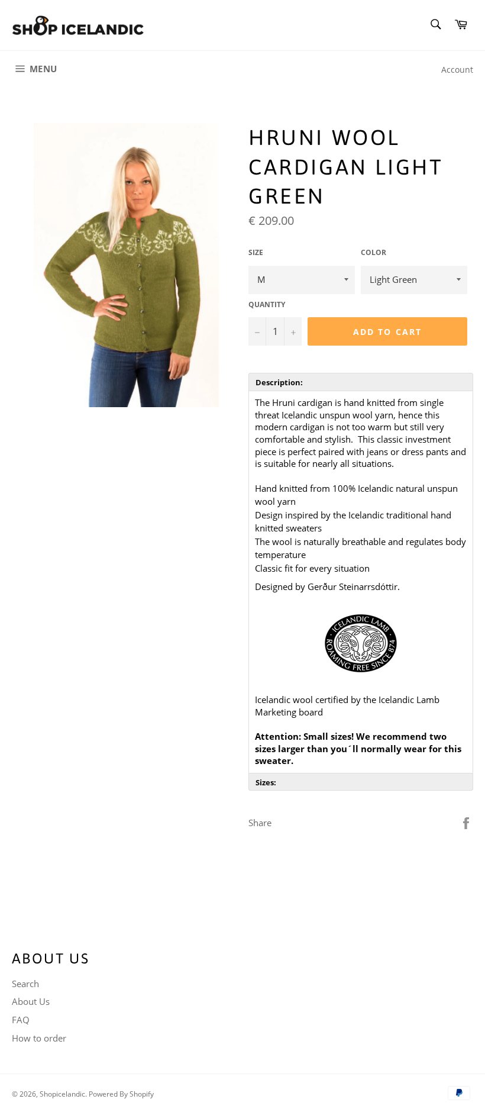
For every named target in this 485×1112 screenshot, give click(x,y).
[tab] (360, 382)
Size (255, 252)
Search (25, 983)
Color (373, 252)
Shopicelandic (62, 1094)
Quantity (266, 305)
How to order (39, 1038)
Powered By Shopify (121, 1094)
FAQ (21, 1020)
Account (457, 69)
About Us (31, 1001)
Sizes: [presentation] (266, 782)
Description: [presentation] (279, 382)
